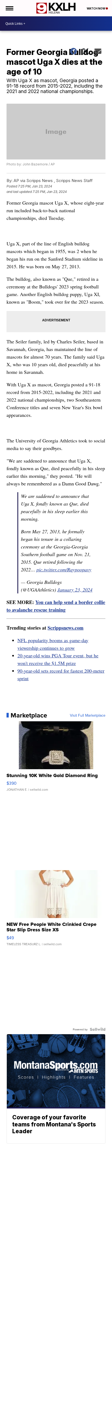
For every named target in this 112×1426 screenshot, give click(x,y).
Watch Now (96, 8)
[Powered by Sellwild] (97, 1029)
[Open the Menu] (9, 8)
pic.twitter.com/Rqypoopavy (63, 569)
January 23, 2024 (74, 589)
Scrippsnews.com (65, 627)
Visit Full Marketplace (87, 715)
